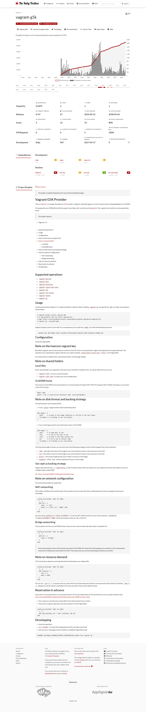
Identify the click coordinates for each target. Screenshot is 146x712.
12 (61, 122)
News (18, 661)
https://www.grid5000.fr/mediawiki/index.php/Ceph (56, 474)
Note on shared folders (46, 241)
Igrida (94, 208)
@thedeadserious (51, 673)
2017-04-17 (89, 142)
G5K (64, 204)
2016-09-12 (89, 114)
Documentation (21, 658)
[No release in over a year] (104, 160)
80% (111, 122)
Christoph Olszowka (52, 656)
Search (18, 663)
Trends (18, 656)
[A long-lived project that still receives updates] (104, 173)
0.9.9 (38, 114)
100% (111, 132)
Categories (19, 653)
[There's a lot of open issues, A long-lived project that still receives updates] (55, 160)
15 (85, 122)
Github (64, 673)
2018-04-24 (114, 114)
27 (61, 114)
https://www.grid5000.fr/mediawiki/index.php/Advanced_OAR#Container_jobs (62, 597)
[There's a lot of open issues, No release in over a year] (80, 173)
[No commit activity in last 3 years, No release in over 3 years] (55, 173)
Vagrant (43, 204)
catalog (81, 660)
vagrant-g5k (26, 17)
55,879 (39, 106)
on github (80, 653)
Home (18, 651)
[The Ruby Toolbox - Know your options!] (27, 3)
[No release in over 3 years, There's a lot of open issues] (128, 173)
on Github (77, 662)
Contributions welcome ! (83, 666)
